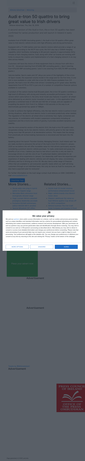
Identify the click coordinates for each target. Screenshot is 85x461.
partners (16, 219)
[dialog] (42, 230)
